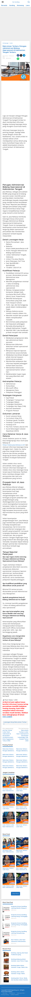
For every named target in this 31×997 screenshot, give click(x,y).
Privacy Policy (5, 994)
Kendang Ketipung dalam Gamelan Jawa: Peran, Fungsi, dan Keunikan (19, 960)
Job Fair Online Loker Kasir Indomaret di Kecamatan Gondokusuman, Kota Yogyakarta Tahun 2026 (8, 735)
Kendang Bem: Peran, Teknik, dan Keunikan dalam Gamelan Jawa (19, 979)
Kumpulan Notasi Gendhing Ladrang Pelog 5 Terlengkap (19, 915)
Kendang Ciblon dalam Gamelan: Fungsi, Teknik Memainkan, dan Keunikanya (19, 972)
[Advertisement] (15, 24)
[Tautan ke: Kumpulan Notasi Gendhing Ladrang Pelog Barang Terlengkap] (6, 934)
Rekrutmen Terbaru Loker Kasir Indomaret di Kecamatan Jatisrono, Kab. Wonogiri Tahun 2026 (22, 826)
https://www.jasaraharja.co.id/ (14, 445)
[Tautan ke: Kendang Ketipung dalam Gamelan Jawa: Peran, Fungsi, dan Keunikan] (6, 961)
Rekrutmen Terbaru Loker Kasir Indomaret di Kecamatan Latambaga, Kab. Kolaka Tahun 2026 (22, 735)
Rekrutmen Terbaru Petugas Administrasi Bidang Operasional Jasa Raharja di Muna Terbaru (22, 755)
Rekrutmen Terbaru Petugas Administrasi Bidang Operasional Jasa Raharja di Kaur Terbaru (22, 750)
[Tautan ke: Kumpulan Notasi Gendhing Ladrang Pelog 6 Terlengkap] (6, 926)
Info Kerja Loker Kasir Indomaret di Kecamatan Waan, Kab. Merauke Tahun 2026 (8, 790)
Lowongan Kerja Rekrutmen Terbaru (15, 723)
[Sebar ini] (18, 55)
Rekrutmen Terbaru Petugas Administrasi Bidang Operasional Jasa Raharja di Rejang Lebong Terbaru (9, 761)
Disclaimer (12, 993)
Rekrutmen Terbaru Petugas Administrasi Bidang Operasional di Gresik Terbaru (22, 761)
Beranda (5, 993)
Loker (4, 58)
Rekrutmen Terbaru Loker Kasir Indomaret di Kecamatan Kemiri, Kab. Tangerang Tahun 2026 (8, 808)
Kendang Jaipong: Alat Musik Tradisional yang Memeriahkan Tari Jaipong (19, 954)
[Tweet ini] (21, 55)
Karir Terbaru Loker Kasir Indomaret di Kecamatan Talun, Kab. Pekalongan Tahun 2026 (19, 940)
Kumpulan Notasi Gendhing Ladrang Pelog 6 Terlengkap (19, 923)
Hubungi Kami (21, 993)
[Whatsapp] (18, 58)
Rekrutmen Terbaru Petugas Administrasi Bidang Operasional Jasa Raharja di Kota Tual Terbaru (9, 766)
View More (15, 893)
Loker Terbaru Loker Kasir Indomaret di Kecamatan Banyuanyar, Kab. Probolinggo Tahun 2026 (8, 826)
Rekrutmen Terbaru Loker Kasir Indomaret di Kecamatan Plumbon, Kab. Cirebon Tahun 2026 (21, 790)
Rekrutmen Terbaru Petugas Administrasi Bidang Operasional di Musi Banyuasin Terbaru (22, 766)
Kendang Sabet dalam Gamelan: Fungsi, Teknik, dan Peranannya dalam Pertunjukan (19, 966)
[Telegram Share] (24, 55)
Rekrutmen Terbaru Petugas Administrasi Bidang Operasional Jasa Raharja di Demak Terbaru (9, 755)
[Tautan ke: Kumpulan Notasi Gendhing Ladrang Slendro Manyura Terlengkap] (6, 909)
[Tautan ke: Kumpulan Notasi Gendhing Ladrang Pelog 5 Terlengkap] (6, 917)
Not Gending (15, 2)
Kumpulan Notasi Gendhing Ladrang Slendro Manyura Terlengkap (19, 907)
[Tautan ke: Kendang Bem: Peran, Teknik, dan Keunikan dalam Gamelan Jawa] (6, 980)
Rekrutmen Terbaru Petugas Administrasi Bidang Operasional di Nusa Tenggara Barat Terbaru (9, 750)
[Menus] (2, 2)
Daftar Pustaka (15, 994)
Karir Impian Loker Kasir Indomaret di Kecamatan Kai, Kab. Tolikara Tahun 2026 (22, 808)
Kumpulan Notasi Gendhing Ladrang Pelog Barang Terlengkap (19, 932)
